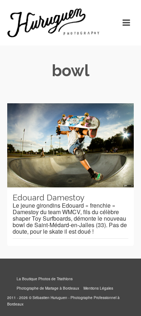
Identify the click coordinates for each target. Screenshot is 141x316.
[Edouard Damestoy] (70, 145)
